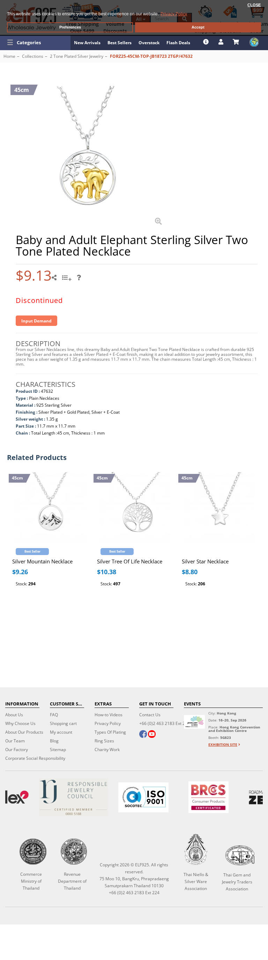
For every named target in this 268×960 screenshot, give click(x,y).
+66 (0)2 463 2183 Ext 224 (164, 723)
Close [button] (254, 5)
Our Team (15, 741)
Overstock (149, 43)
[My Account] (221, 42)
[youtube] (152, 734)
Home (9, 56)
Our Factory (16, 749)
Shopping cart (63, 723)
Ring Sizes (104, 741)
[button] (35, 42)
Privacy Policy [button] (174, 13)
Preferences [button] (70, 27)
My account (61, 732)
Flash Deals (178, 43)
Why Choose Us (20, 723)
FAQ (54, 715)
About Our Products (24, 732)
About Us (14, 715)
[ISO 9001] (143, 797)
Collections (32, 56)
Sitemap (58, 749)
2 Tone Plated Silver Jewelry (76, 56)
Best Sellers (119, 43)
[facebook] (143, 734)
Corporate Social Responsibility (35, 758)
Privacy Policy (108, 723)
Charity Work (107, 749)
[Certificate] (73, 797)
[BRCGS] (208, 797)
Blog (54, 741)
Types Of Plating (110, 732)
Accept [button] (198, 27)
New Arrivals (87, 43)
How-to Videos (108, 715)
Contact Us (150, 715)
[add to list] (67, 280)
